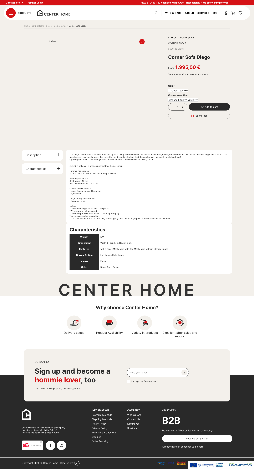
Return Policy (99, 423)
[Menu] (11, 13)
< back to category (181, 37)
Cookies (96, 436)
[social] (50, 445)
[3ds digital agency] (76, 463)
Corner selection (178, 95)
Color (171, 85)
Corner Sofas (60, 26)
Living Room (38, 26)
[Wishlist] (142, 41)
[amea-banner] (221, 465)
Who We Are (173, 12)
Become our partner (197, 438)
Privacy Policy (100, 428)
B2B (215, 12)
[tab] (42, 155)
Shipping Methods (102, 419)
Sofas (49, 26)
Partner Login (35, 2)
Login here (197, 446)
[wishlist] (240, 13)
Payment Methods (102, 414)
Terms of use (150, 381)
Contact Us (133, 419)
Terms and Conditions (104, 432)
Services (203, 12)
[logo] (53, 12)
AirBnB (189, 12)
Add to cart (211, 106)
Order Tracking (100, 441)
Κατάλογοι (133, 423)
